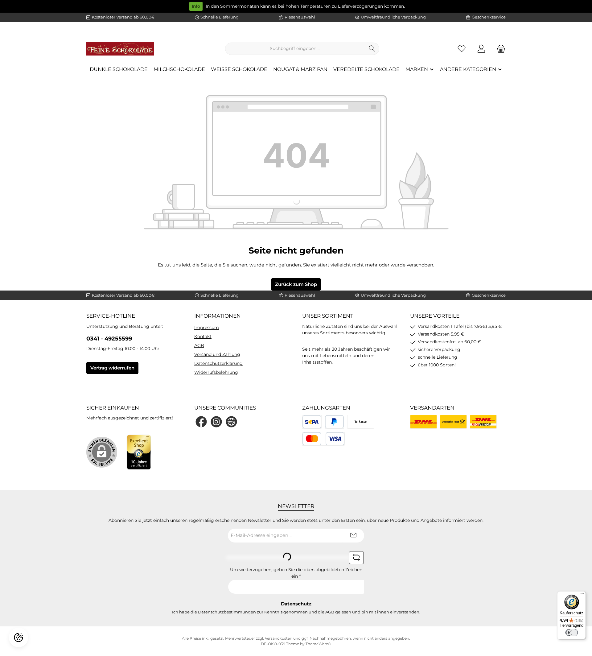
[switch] (571, 632)
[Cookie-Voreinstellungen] (18, 637)
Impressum (206, 327)
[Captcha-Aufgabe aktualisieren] (356, 557)
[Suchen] (372, 49)
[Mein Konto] (481, 48)
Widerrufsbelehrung (216, 372)
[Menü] (582, 595)
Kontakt (203, 336)
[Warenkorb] (499, 48)
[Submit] (353, 536)
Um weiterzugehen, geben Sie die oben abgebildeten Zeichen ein (296, 573)
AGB (199, 345)
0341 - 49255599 (109, 338)
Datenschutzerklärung (218, 363)
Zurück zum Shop (296, 284)
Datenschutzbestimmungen (227, 611)
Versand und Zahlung (217, 354)
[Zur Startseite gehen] (120, 49)
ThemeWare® (318, 644)
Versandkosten (278, 638)
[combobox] (295, 49)
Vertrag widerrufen (112, 368)
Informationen (217, 316)
